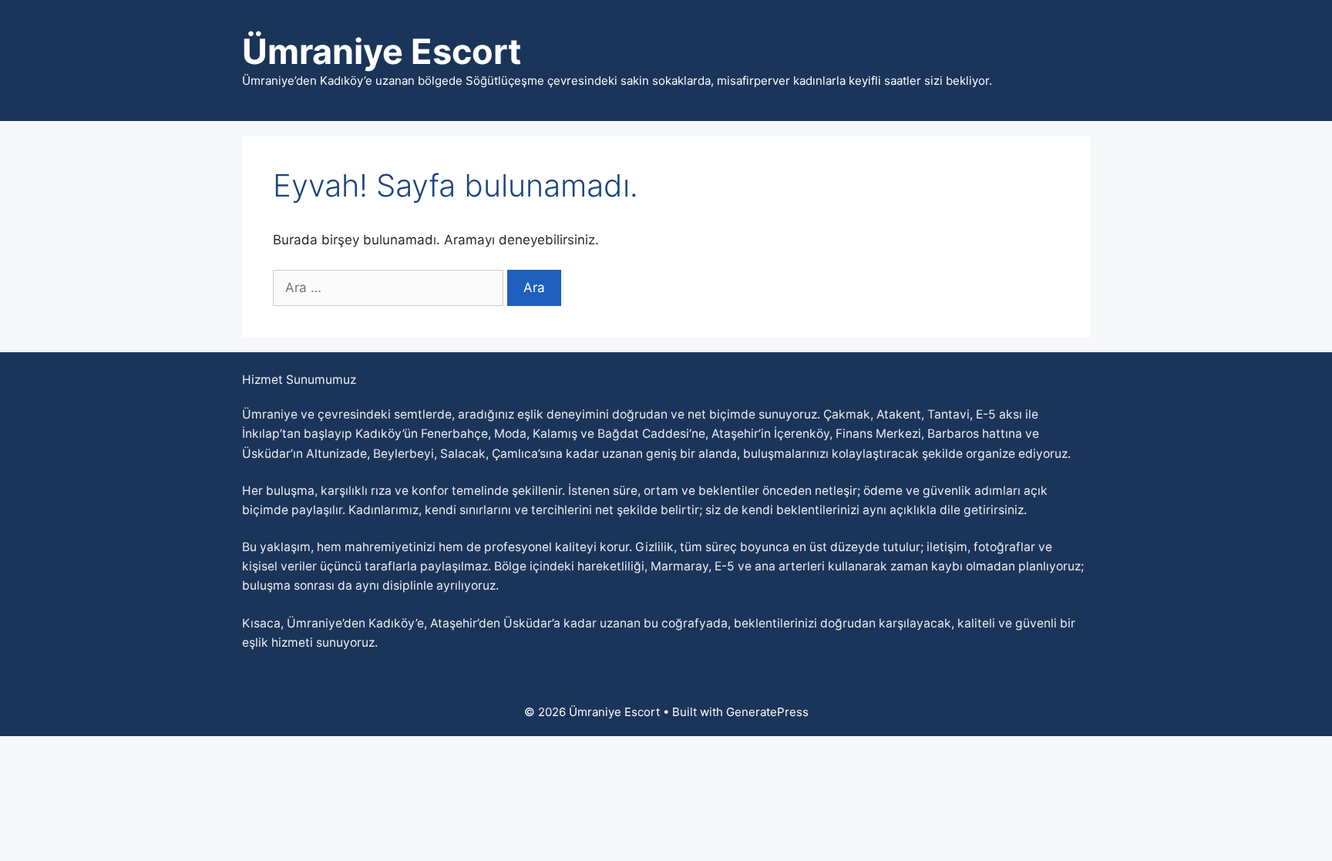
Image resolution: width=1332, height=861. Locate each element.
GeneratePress (767, 712)
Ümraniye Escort (381, 51)
